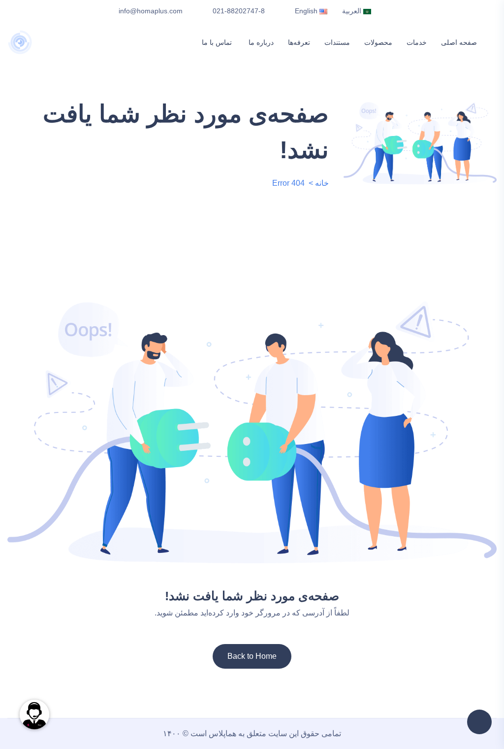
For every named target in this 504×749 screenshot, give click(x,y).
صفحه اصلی (459, 42)
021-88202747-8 (239, 11)
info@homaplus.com (151, 11)
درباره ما (248, 42)
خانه (322, 183)
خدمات (414, 42)
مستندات (330, 42)
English (307, 11)
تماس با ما (204, 42)
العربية (352, 11)
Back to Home (252, 656)
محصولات (373, 42)
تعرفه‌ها (289, 42)
